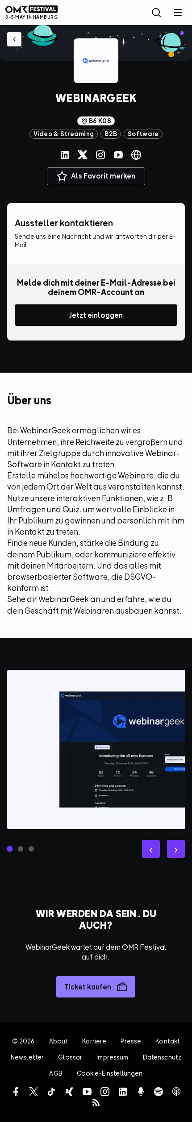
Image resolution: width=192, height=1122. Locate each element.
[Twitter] (83, 155)
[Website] (136, 155)
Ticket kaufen (87, 987)
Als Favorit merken (103, 176)
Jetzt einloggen (96, 315)
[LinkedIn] (65, 155)
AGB (55, 1073)
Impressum (112, 1057)
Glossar (70, 1057)
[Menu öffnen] (178, 12)
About (58, 1041)
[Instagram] (100, 155)
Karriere (94, 1041)
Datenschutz (162, 1057)
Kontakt (167, 1041)
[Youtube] (118, 155)
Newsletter (27, 1057)
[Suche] (156, 12)
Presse (131, 1041)
